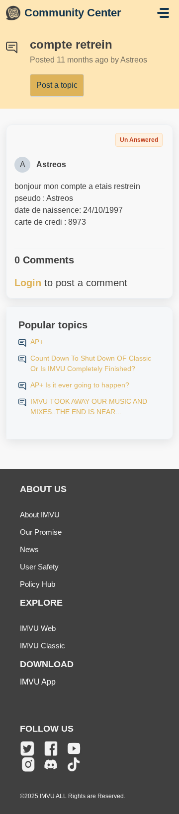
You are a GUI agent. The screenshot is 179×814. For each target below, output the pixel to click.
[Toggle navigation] (163, 13)
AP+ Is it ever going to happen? (79, 385)
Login (27, 282)
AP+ (36, 342)
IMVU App (38, 682)
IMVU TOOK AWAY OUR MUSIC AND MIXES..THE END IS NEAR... (88, 406)
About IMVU (40, 514)
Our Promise (41, 532)
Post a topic (57, 85)
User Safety (39, 567)
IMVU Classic (42, 645)
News (29, 549)
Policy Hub (37, 584)
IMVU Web (38, 628)
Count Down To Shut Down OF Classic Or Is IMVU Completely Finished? (90, 363)
